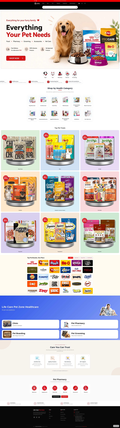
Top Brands (76, 257)
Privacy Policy (63, 420)
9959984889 (77, 412)
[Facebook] (37, 417)
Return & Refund (63, 418)
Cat (49, 414)
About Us (62, 412)
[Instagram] (34, 417)
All (70, 257)
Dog (49, 412)
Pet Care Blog (63, 414)
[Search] (76, 7)
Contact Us (62, 416)
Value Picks (83, 257)
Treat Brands (89, 257)
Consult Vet (64, 396)
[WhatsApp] (39, 417)
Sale (49, 418)
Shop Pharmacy (56, 396)
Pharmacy (50, 416)
